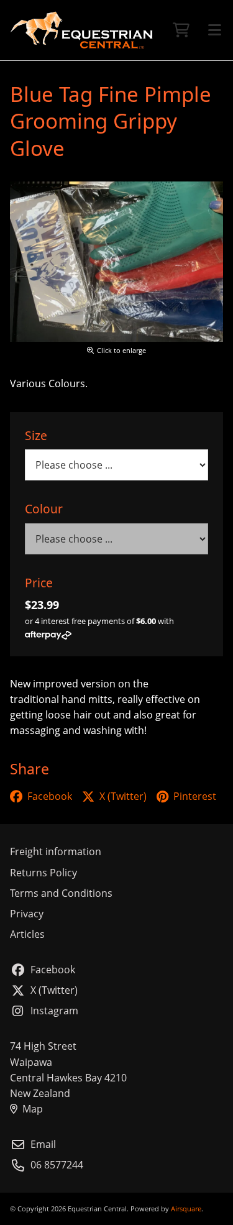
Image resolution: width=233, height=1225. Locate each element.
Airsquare (186, 1208)
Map (32, 1109)
